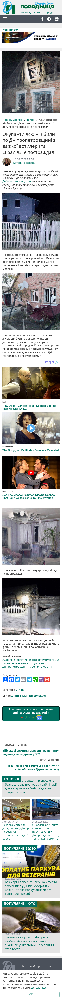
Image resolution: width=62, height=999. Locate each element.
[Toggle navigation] (4, 18)
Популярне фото (20, 903)
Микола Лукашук (34, 696)
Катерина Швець (24, 163)
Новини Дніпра (12, 120)
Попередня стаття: (30, 749)
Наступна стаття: (34, 764)
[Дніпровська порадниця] (11, 967)
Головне (12, 779)
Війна (30, 120)
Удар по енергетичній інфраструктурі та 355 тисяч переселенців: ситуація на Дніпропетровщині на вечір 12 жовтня (31, 663)
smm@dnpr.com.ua (38, 966)
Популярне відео (20, 848)
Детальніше (39, 987)
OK (31, 994)
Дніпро (16, 696)
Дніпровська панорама (16, 181)
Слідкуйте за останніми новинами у (31, 713)
